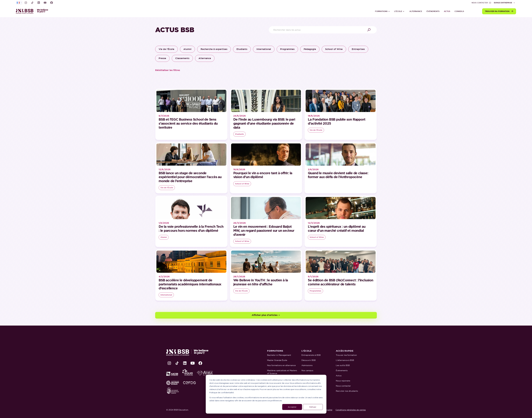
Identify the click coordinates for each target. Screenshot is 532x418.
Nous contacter (343, 386)
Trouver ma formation (346, 355)
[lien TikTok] (32, 2)
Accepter (292, 407)
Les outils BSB (343, 365)
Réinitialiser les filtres (167, 70)
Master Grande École (277, 360)
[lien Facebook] (51, 2)
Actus (447, 11)
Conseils (459, 11)
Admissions (307, 365)
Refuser (312, 407)
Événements (433, 11)
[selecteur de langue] (19, 3)
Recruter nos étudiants (347, 391)
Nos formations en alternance (281, 365)
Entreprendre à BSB (311, 355)
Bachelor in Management (279, 355)
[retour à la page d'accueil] (33, 11)
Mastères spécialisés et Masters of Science (282, 372)
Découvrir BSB (308, 360)
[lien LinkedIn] (38, 2)
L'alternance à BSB (345, 360)
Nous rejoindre (343, 380)
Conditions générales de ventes (351, 410)
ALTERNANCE (415, 11)
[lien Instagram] (25, 2)
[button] (382, 11)
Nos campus (307, 370)
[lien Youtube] (45, 2)
